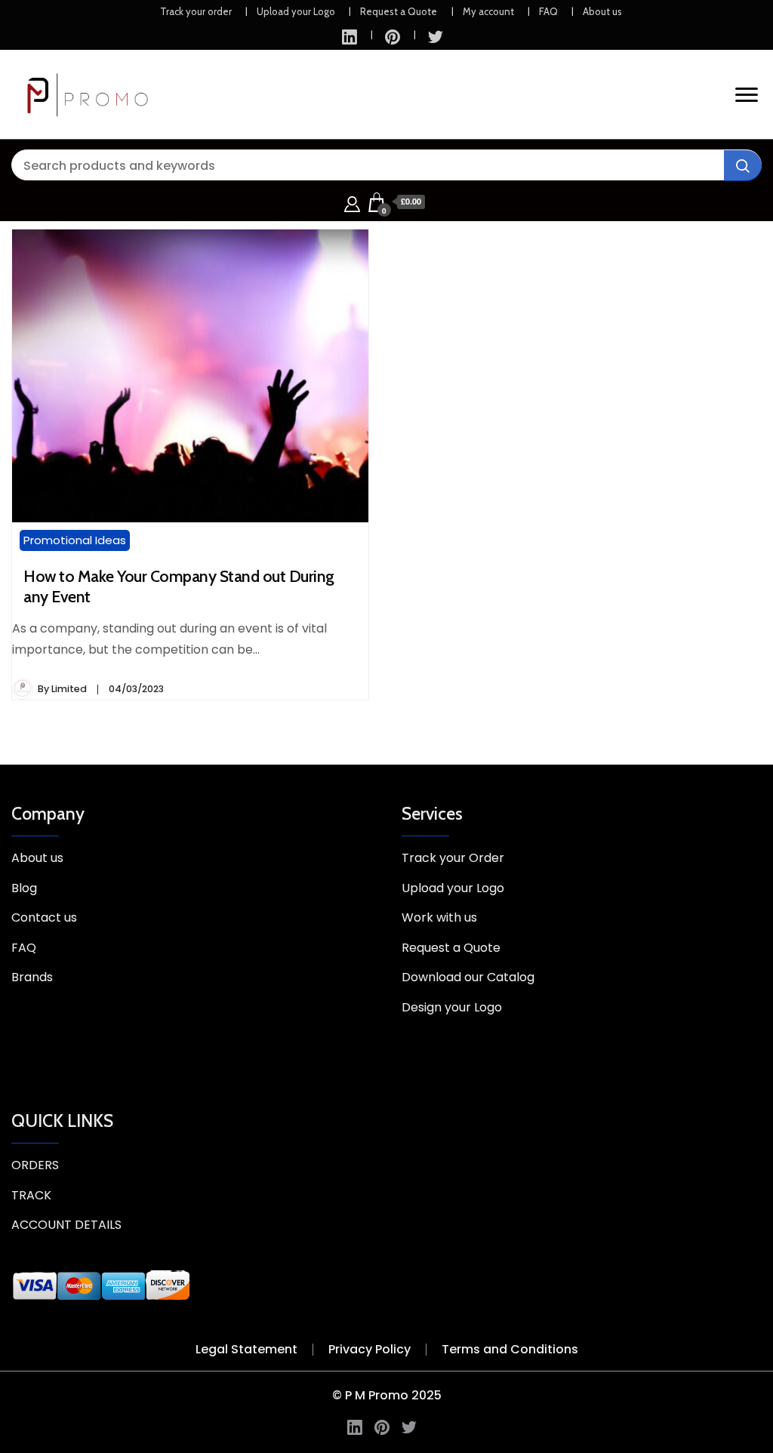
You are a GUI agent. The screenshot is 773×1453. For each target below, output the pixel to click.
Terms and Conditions (510, 1349)
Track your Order (453, 858)
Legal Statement (246, 1349)
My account (488, 11)
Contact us (44, 917)
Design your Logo (452, 1007)
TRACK (31, 1195)
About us (602, 11)
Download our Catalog (468, 977)
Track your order (196, 11)
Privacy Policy (369, 1349)
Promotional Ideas (74, 540)
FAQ (548, 11)
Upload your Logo (296, 11)
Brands (32, 977)
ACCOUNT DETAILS (66, 1224)
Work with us (439, 917)
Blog (24, 888)
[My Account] (352, 201)
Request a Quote (398, 11)
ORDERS (35, 1165)
